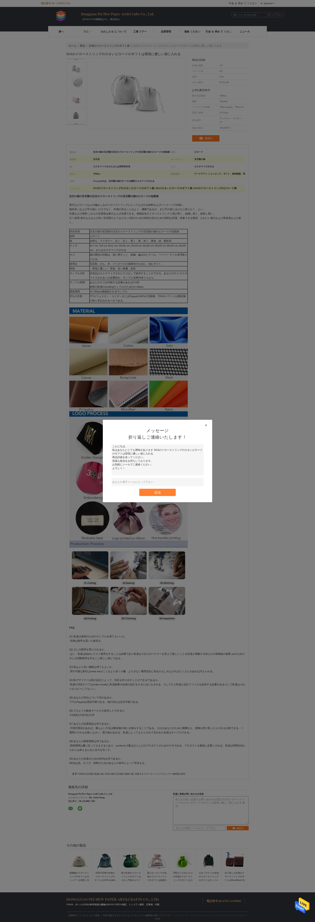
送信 (157, 492)
